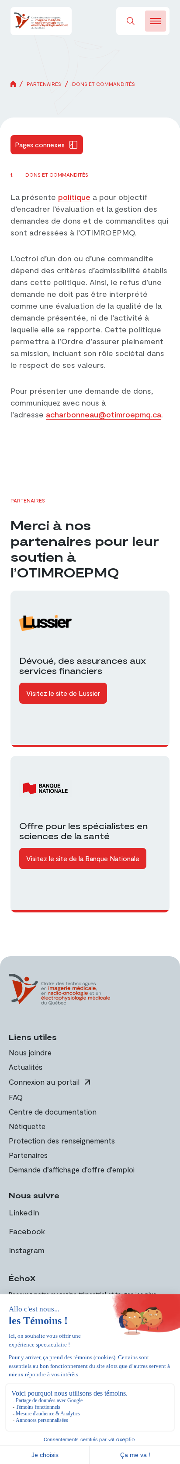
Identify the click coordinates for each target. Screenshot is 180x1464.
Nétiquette (27, 1126)
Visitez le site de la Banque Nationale (82, 858)
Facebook (27, 1231)
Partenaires (44, 84)
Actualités (25, 1066)
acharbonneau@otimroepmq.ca (103, 414)
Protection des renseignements (62, 1140)
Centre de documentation (53, 1111)
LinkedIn (24, 1212)
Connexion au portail (44, 1082)
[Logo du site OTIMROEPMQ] (41, 21)
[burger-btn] (155, 21)
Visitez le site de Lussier (63, 693)
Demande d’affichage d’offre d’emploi (72, 1169)
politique (74, 197)
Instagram (27, 1250)
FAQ (16, 1097)
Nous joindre (30, 1052)
